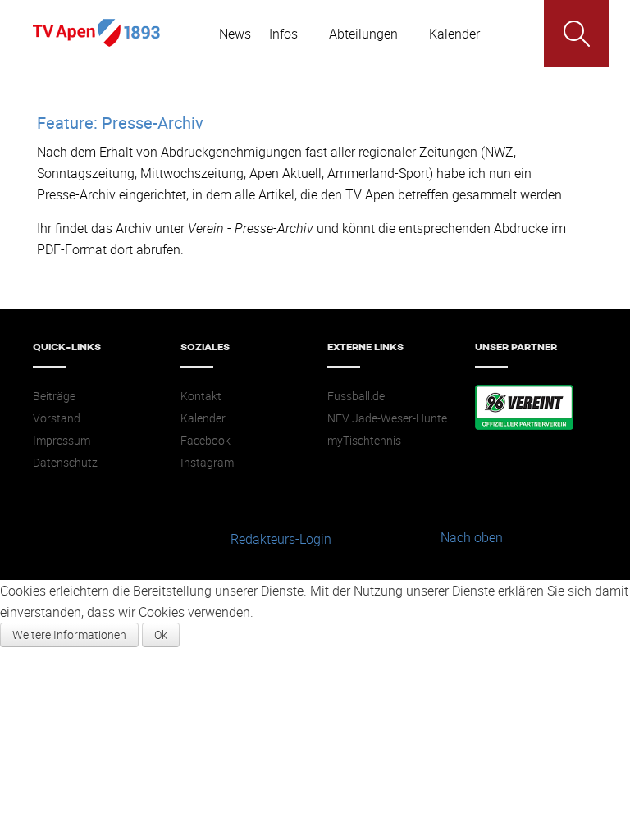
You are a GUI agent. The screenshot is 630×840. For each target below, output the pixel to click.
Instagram (207, 462)
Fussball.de (356, 396)
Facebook (205, 440)
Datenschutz (65, 462)
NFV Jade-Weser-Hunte (387, 418)
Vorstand (56, 418)
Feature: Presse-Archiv (120, 123)
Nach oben (472, 537)
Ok (160, 634)
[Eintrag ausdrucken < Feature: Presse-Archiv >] (588, 152)
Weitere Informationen (69, 634)
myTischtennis (364, 440)
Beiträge (54, 396)
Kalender (203, 418)
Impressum (61, 440)
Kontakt (200, 396)
